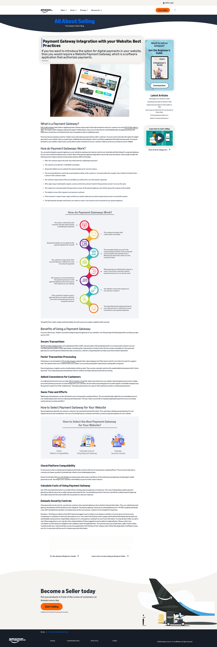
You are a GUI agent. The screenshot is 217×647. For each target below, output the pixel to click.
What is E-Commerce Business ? (159, 118)
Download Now (159, 85)
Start (63, 10)
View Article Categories (158, 150)
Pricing (83, 10)
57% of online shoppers (68, 361)
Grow (72, 10)
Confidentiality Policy (73, 641)
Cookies (114, 641)
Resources (95, 10)
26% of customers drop (76, 381)
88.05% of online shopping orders (51, 346)
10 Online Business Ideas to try (159, 115)
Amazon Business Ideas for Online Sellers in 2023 (159, 106)
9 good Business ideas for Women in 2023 (159, 102)
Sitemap (52, 641)
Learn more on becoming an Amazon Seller (109, 556)
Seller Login (169, 3)
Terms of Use (94, 641)
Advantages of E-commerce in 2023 (159, 99)
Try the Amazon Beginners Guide (63, 556)
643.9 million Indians (47, 127)
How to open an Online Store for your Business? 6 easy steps (159, 111)
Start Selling (162, 10)
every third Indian (63, 477)
